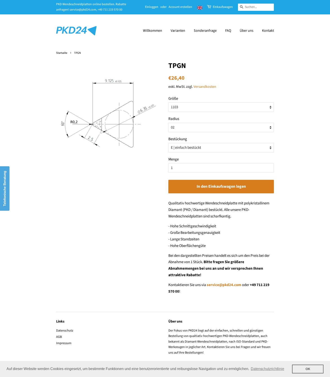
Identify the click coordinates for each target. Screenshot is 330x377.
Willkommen (152, 30)
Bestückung (177, 139)
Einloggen (151, 7)
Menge (173, 159)
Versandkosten (205, 86)
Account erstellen (180, 7)
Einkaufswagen (223, 7)
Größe (173, 98)
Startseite (61, 53)
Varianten (178, 30)
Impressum (63, 343)
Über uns (246, 30)
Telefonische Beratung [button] (5, 188)
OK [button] (308, 369)
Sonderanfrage (205, 30)
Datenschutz (64, 330)
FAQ (228, 30)
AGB (59, 336)
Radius (173, 119)
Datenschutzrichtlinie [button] (267, 369)
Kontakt (268, 30)
